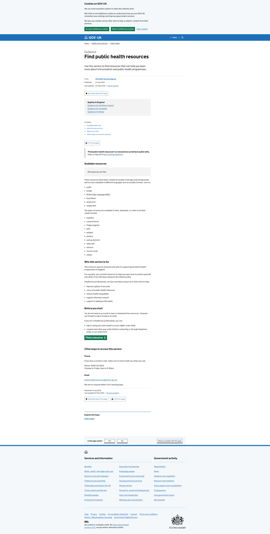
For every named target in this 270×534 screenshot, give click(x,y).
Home (86, 43)
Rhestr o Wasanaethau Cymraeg (98, 517)
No (124, 441)
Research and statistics (164, 481)
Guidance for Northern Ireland (101, 105)
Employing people (127, 471)
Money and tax (125, 485)
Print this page (93, 143)
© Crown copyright (177, 527)
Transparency (160, 490)
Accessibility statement (118, 514)
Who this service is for (95, 128)
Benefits (88, 466)
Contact (133, 514)
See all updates (113, 86)
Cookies (102, 514)
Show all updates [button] (113, 393)
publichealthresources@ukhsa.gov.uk (100, 380)
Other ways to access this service (99, 134)
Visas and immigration (128, 495)
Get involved (159, 500)
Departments (159, 466)
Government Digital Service (125, 517)
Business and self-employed (96, 476)
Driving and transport (93, 500)
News (156, 471)
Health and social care (100, 43)
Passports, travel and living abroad (134, 490)
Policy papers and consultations (168, 485)
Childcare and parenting (94, 481)
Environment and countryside (131, 476)
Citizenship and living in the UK (97, 485)
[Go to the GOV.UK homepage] (92, 37)
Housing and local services (130, 481)
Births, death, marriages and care (98, 471)
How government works (164, 495)
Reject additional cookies (123, 29)
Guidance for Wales (96, 112)
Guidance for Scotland (97, 108)
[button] (95, 337)
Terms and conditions (148, 514)
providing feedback (114, 154)
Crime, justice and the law (95, 490)
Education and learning (129, 466)
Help (86, 514)
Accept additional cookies (97, 29)
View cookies (142, 29)
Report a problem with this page (169, 441)
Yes (111, 441)
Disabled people (91, 495)
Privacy (94, 514)
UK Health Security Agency (105, 79)
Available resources (94, 125)
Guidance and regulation (164, 476)
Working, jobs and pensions (131, 500)
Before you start (93, 131)
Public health (115, 43)
